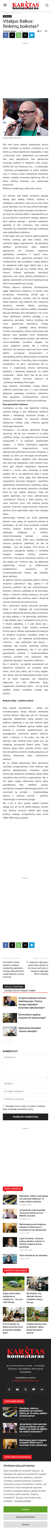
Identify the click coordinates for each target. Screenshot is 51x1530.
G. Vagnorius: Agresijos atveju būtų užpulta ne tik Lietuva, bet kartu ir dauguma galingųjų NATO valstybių (37, 968)
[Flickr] (41, 1389)
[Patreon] (33, 1389)
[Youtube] (17, 1389)
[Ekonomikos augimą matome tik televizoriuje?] (10, 1018)
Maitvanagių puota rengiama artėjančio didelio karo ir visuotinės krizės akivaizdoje (32, 1227)
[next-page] (9, 1041)
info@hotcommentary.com (25, 1380)
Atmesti (25, 1524)
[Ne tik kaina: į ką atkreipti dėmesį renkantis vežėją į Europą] (37, 1283)
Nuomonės (16, 13)
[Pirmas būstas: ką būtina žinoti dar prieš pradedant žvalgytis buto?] (14, 1314)
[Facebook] (5, 35)
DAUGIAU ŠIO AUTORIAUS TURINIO (20, 991)
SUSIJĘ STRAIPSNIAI (14, 987)
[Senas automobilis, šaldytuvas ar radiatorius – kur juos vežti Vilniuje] (14, 1283)
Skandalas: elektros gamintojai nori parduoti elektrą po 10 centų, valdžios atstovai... (33, 1199)
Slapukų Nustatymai (25, 1517)
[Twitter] (25, 1389)
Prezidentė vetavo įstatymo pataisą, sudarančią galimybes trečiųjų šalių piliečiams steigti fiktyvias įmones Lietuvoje (13, 969)
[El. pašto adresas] (25, 35)
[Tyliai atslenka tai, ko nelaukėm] (10, 1259)
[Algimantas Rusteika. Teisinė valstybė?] (10, 1031)
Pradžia (6, 13)
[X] (12, 35)
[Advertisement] (25, 70)
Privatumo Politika (22, 1501)
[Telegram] (32, 35)
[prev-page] (4, 1041)
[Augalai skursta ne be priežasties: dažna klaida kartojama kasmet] (37, 1314)
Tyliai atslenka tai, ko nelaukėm (33, 1255)
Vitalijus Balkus (9, 31)
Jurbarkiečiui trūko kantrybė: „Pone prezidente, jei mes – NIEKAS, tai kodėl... (32, 1213)
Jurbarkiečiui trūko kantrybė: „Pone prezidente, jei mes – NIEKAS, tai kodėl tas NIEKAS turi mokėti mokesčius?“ (33, 1428)
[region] (25, 1495)
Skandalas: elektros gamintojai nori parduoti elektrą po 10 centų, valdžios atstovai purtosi (33, 1412)
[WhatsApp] (19, 35)
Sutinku (25, 1509)
